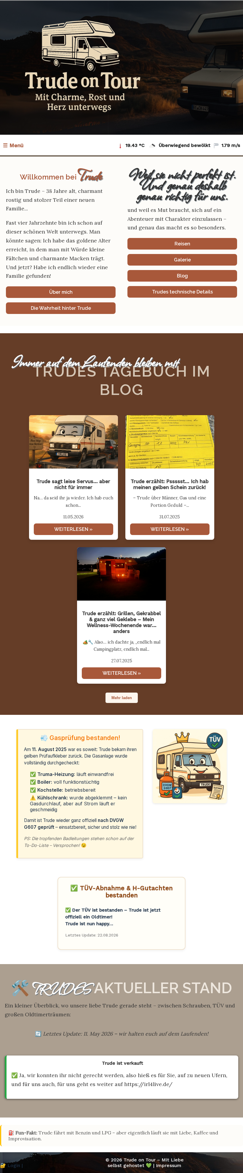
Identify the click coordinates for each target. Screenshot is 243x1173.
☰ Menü (13, 145)
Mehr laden (121, 698)
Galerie (182, 260)
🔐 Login (10, 1165)
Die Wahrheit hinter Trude (61, 308)
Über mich (61, 292)
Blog (182, 276)
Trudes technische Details (182, 292)
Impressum (168, 1165)
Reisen (182, 244)
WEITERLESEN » (73, 529)
